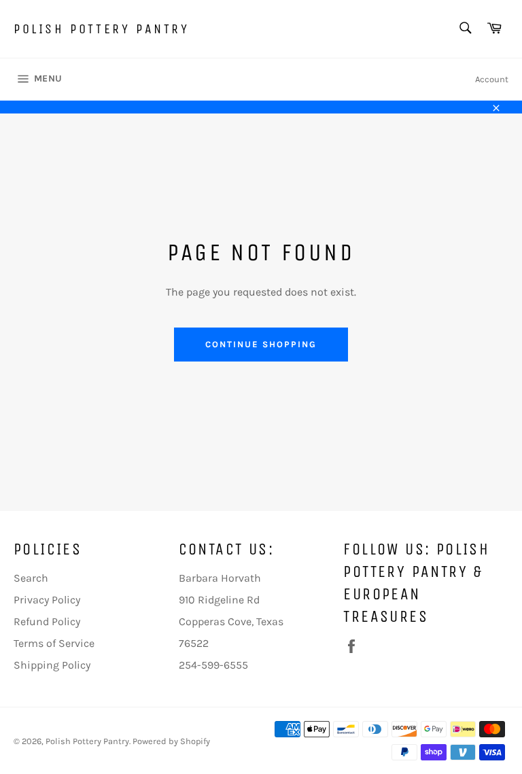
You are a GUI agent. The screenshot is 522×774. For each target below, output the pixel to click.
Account (491, 79)
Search (31, 577)
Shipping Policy (52, 664)
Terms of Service (54, 643)
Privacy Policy (47, 599)
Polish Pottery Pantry (102, 29)
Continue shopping (260, 344)
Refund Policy (47, 621)
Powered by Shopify (171, 741)
